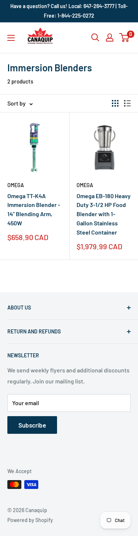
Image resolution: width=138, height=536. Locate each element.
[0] (124, 37)
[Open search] (95, 37)
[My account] (109, 37)
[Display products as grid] (115, 103)
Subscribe (32, 425)
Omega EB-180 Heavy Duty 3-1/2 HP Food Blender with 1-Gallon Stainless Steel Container (104, 214)
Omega (15, 185)
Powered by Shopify (30, 520)
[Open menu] (11, 38)
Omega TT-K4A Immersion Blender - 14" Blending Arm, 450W (33, 209)
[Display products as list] (127, 103)
